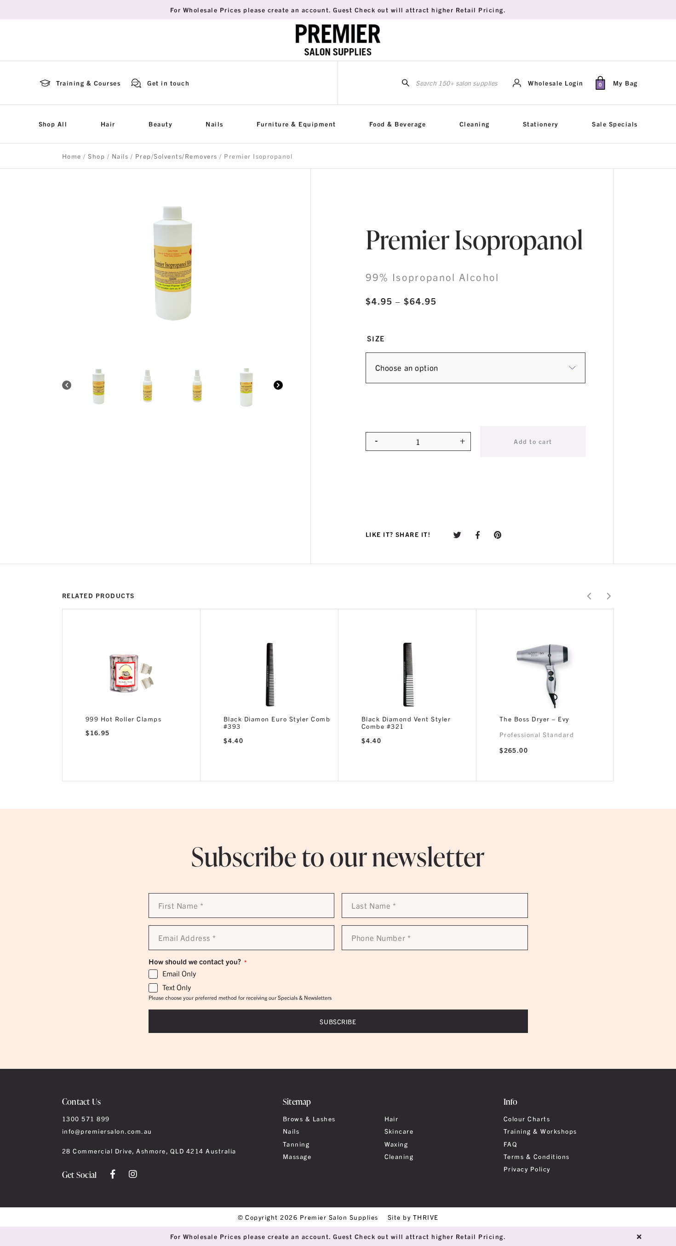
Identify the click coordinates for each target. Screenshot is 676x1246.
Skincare (399, 1131)
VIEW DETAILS (131, 769)
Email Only (179, 973)
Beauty (160, 124)
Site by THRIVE (413, 1217)
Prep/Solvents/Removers (176, 156)
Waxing (396, 1144)
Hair (108, 124)
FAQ (510, 1144)
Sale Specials (614, 124)
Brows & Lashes (309, 1118)
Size (376, 338)
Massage (297, 1156)
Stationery (541, 124)
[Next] (278, 386)
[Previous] (66, 386)
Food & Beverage (397, 124)
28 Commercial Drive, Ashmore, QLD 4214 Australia (149, 1151)
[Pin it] (498, 534)
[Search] (405, 83)
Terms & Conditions (537, 1156)
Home (71, 156)
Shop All (53, 124)
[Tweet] (457, 534)
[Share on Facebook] (477, 534)
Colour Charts (527, 1118)
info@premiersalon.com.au (107, 1131)
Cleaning (474, 124)
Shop (96, 156)
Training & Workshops (540, 1131)
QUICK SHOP (131, 673)
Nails (214, 124)
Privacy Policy (527, 1169)
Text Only (176, 987)
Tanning (296, 1144)
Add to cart (533, 441)
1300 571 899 (86, 1118)
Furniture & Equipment (296, 124)
